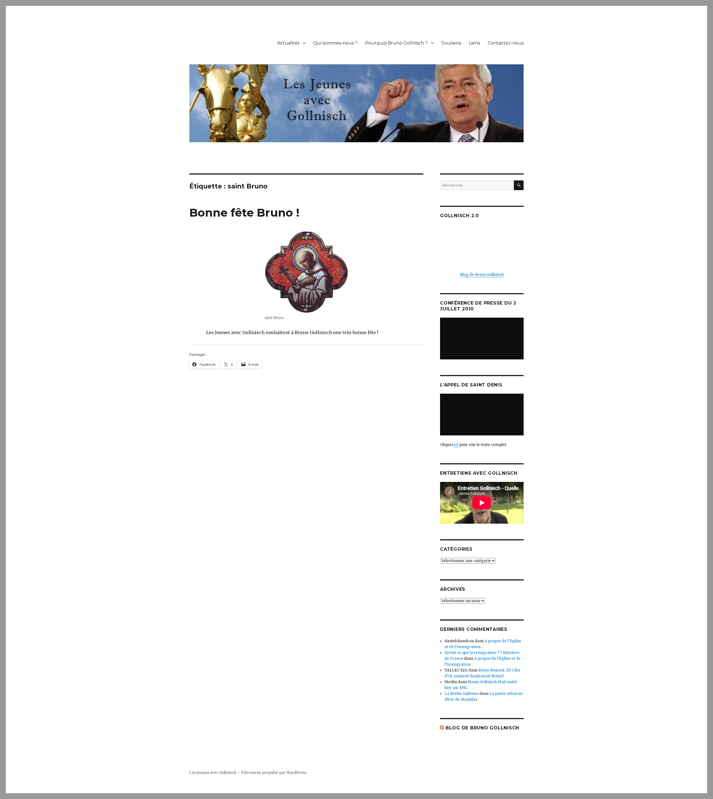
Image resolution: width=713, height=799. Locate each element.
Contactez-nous (506, 43)
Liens (474, 43)
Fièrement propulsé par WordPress (273, 772)
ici (456, 444)
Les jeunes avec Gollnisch (212, 772)
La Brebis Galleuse (461, 693)
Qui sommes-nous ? (335, 43)
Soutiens (451, 43)
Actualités (288, 43)
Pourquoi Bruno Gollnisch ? (396, 43)
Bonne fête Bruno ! (244, 212)
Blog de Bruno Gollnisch (482, 274)
